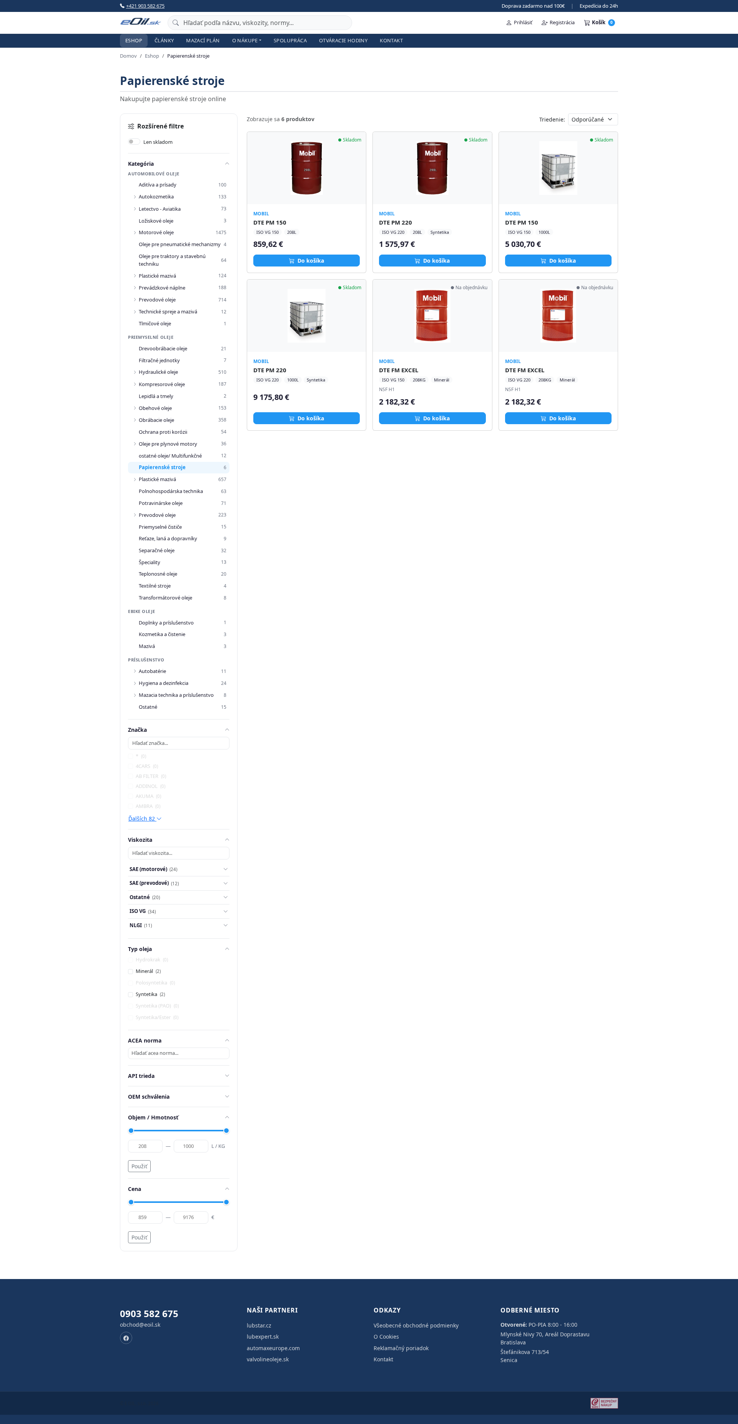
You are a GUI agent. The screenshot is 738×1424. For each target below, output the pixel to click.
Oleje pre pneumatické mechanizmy (180, 244)
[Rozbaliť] (135, 197)
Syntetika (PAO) (157, 1005)
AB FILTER (151, 776)
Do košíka (310, 260)
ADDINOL (150, 786)
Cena (134, 1188)
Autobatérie (152, 671)
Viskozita (140, 839)
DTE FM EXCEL (398, 370)
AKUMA (148, 796)
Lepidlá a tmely (156, 396)
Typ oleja (140, 949)
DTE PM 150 (269, 222)
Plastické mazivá (157, 275)
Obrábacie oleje (156, 419)
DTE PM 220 (395, 222)
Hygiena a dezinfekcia (163, 683)
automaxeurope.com (273, 1348)
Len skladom (158, 141)
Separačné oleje (157, 550)
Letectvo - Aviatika (160, 208)
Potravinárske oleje (161, 503)
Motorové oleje (156, 232)
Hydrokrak (152, 959)
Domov (128, 55)
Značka (137, 729)
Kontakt (391, 40)
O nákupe (245, 40)
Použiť (139, 1166)
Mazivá (147, 646)
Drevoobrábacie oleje (163, 348)
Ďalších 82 (142, 818)
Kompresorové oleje (162, 384)
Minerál (148, 971)
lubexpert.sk (263, 1336)
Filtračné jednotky (159, 360)
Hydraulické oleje (158, 371)
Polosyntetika (155, 982)
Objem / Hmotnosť (153, 1117)
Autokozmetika (156, 196)
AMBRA (148, 806)
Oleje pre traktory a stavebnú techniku (172, 260)
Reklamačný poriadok (401, 1348)
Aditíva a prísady (157, 184)
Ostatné (148, 706)
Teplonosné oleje (158, 573)
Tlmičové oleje (155, 323)
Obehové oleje (155, 408)
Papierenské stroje (162, 467)
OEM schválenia (149, 1096)
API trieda (141, 1075)
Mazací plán (202, 40)
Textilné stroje (155, 585)
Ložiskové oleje (156, 220)
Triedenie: (552, 119)
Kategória (141, 163)
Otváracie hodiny (343, 40)
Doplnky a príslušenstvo (166, 622)
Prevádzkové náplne (162, 287)
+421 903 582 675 (145, 5)
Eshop (133, 40)
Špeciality (149, 562)
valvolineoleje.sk (268, 1359)
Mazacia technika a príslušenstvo (176, 694)
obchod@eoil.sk (140, 1324)
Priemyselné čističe (160, 526)
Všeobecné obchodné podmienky (416, 1325)
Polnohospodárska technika (171, 491)
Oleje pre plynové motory (168, 443)
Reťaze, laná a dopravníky (168, 538)
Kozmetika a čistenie (162, 634)
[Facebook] (126, 1338)
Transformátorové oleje (165, 597)
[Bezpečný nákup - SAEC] (604, 1403)
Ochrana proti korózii (163, 431)
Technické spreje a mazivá (168, 311)
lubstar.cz (259, 1325)
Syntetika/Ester (157, 1017)
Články (164, 40)
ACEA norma (144, 1040)
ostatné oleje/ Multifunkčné (170, 455)
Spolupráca (290, 40)
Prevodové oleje (157, 299)
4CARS (147, 766)
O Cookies (386, 1336)
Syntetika (150, 994)
